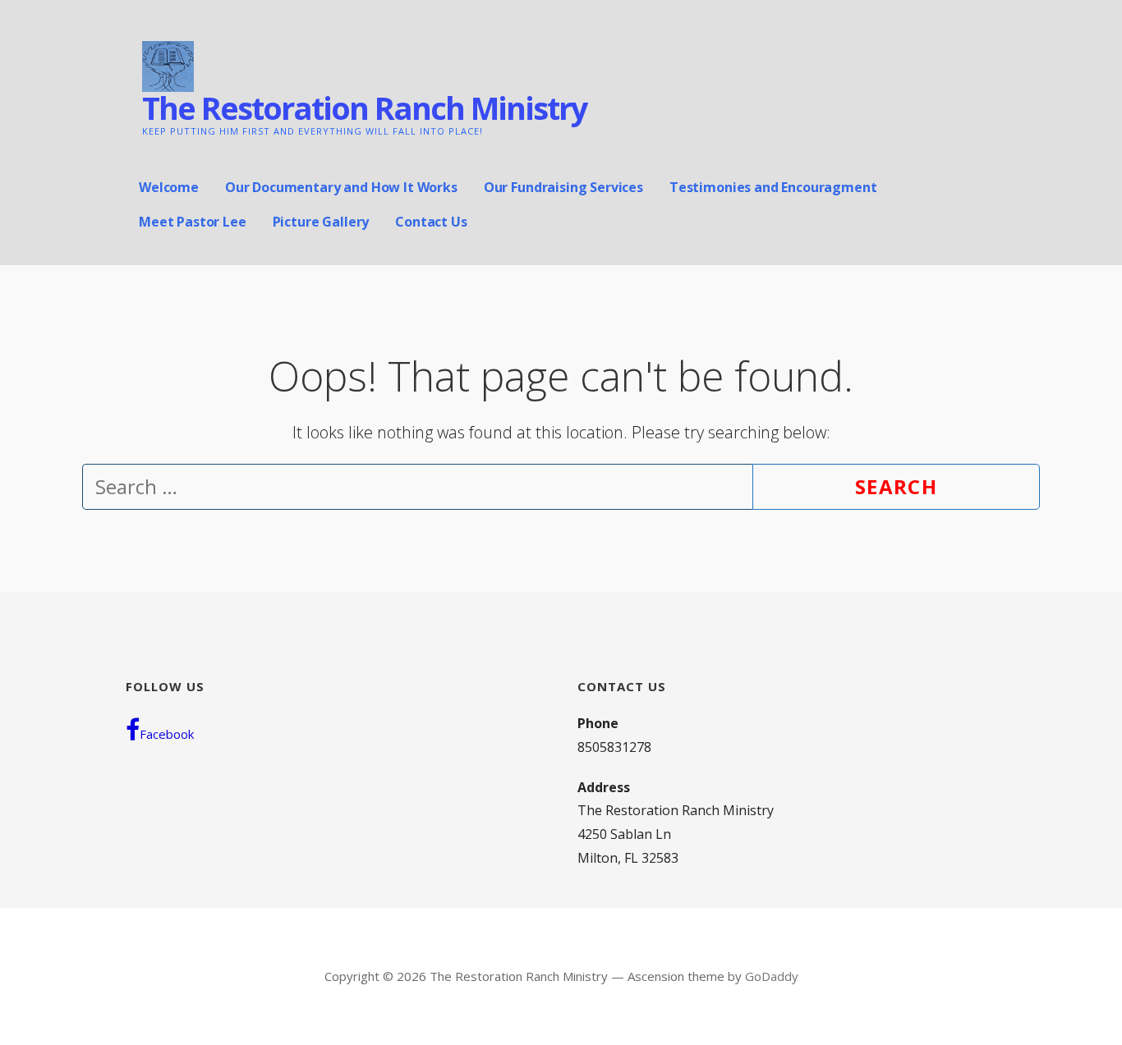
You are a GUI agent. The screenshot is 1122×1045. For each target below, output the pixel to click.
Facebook (167, 734)
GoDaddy (771, 976)
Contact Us (431, 222)
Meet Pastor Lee (192, 222)
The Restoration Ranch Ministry (364, 107)
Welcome (169, 187)
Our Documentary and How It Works (341, 187)
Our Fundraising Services (563, 187)
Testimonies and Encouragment (773, 187)
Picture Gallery (321, 222)
